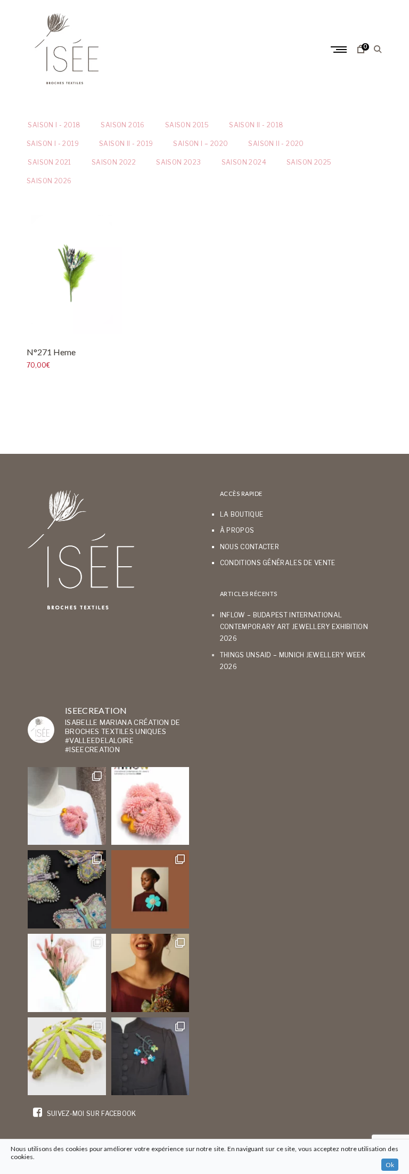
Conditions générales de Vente (278, 563)
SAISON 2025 (309, 162)
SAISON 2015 (187, 125)
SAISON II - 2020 (276, 144)
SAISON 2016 (122, 125)
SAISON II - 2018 (256, 125)
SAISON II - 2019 (126, 144)
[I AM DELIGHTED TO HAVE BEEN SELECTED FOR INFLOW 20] (150, 806)
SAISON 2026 (49, 181)
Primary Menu (339, 49)
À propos (237, 530)
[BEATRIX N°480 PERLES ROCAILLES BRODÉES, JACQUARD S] (150, 1056)
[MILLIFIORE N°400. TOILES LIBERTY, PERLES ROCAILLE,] (150, 973)
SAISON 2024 (244, 162)
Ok (390, 1165)
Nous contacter (249, 547)
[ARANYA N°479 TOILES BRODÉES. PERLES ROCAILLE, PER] (67, 1056)
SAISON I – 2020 (200, 144)
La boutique (241, 514)
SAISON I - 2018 (53, 125)
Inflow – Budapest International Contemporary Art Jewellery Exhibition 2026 (294, 627)
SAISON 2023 (178, 162)
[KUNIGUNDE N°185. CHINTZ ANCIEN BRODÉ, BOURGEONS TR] (67, 973)
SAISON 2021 (49, 162)
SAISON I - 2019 (53, 144)
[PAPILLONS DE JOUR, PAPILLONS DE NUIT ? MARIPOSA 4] (67, 889)
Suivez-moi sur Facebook (90, 1114)
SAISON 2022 (114, 162)
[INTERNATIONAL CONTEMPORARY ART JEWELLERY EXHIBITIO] (67, 806)
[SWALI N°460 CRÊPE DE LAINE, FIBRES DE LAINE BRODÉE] (150, 889)
